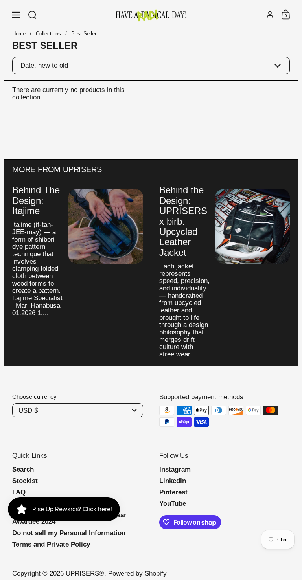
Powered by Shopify (137, 573)
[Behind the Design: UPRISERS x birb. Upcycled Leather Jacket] (252, 226)
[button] (32, 14)
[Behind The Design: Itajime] (105, 226)
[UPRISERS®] (151, 14)
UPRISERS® (85, 573)
